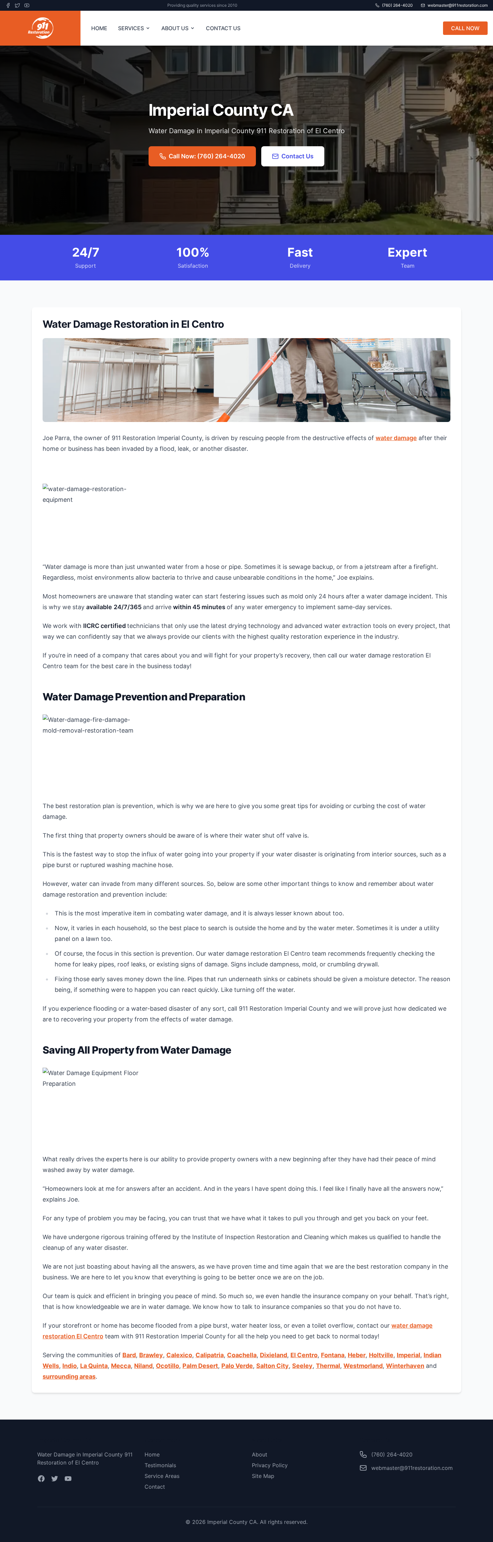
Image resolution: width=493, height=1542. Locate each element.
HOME (99, 28)
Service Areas (162, 1476)
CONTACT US (223, 28)
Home (152, 1454)
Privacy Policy (270, 1465)
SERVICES (131, 28)
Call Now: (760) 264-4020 (207, 156)
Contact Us (297, 156)
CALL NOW (465, 28)
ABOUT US (174, 28)
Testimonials (160, 1465)
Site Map (263, 1476)
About (259, 1454)
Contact (155, 1486)
